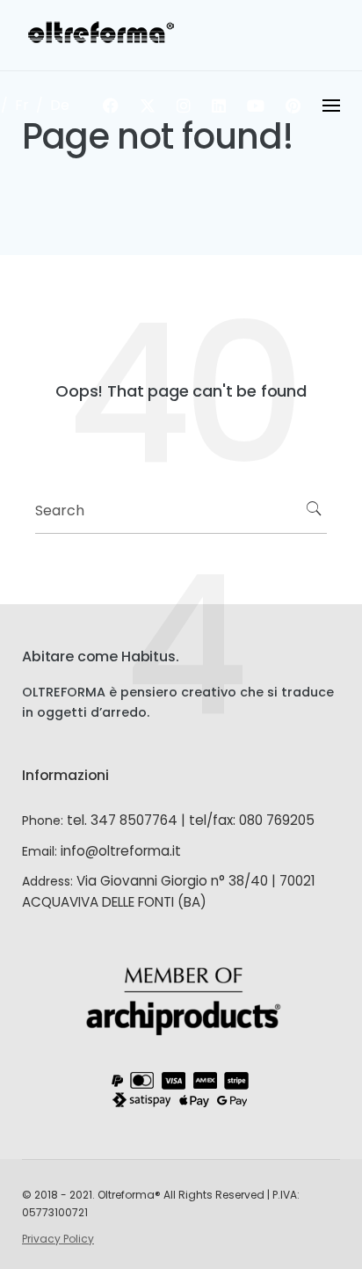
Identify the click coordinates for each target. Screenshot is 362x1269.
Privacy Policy (58, 1238)
